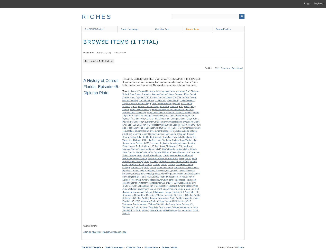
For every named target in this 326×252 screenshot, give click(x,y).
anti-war (166, 91)
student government (139, 189)
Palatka (171, 164)
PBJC (146, 167)
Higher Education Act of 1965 (152, 128)
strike (194, 186)
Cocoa (193, 97)
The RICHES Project (94, 29)
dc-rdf (91, 232)
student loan (184, 189)
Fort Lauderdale (182, 116)
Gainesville (139, 119)
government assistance (171, 122)
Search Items (120, 52)
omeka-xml (116, 232)
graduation (188, 122)
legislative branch (168, 143)
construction (160, 100)
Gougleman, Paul (151, 122)
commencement (146, 100)
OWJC (164, 164)
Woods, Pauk (156, 210)
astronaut (180, 91)
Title (217, 68)
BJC (188, 91)
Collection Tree (162, 29)
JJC (130, 134)
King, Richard (134, 140)
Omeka (240, 247)
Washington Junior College (135, 207)
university (169, 195)
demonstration (164, 103)
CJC (175, 97)
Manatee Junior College (133, 149)
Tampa (168, 192)
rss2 (124, 232)
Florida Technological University (148, 116)
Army (172, 91)
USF (132, 201)
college (134, 100)
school (172, 180)
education (164, 106)
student (125, 189)
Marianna (150, 149)
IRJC (171, 131)
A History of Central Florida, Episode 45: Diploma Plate (101, 86)
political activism (187, 171)
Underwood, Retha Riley (133, 195)
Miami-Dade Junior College (148, 152)
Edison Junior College (148, 106)
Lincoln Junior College (139, 146)
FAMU (186, 106)
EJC (181, 106)
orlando (156, 164)
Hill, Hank (171, 128)
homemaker (187, 128)
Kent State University (152, 137)
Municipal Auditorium (152, 155)
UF (197, 192)
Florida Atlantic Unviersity (134, 112)
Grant (196, 122)
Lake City (151, 140)
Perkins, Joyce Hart (156, 171)
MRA (139, 155)
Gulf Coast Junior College (144, 125)
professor (126, 174)
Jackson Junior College (186, 131)
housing (138, 131)
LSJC (180, 146)
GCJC (148, 119)
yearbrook (187, 210)
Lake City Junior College (168, 140)
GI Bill (154, 119)
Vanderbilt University (175, 201)
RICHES (97, 16)
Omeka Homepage (129, 29)
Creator (224, 68)
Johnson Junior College (144, 134)
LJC (152, 146)
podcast (174, 171)
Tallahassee (158, 192)
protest (135, 174)
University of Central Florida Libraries (139, 198)
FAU (192, 106)
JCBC (125, 134)
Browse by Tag (104, 52)
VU (191, 204)
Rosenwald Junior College (143, 180)
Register (319, 3)
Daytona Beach (187, 100)
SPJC (125, 186)
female (125, 109)
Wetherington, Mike (189, 207)
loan (157, 146)
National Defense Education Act (163, 158)
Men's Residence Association (175, 149)
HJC (179, 128)
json (108, 232)
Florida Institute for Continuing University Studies (169, 112)
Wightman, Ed (128, 210)
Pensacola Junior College (134, 171)
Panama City (137, 167)
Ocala (146, 161)
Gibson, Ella (184, 119)
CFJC (146, 97)
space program (188, 183)
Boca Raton (135, 94)
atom (85, 232)
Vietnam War (154, 204)
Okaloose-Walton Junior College (174, 161)
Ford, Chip (169, 116)
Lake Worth (185, 140)
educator (174, 106)
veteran (143, 204)
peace (153, 167)
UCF (193, 192)
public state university (183, 174)
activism (157, 91)
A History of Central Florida (140, 91)
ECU (135, 106)
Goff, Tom (138, 122)
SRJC (131, 186)
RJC (157, 177)
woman (145, 210)
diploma (176, 103)
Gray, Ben (126, 125)
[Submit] (241, 16)
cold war (126, 100)
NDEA (181, 158)
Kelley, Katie (135, 137)
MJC (189, 152)
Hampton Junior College (168, 125)
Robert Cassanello (169, 177)
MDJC (158, 149)
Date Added (237, 68)
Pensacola (193, 167)
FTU (131, 119)
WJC (138, 210)
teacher (176, 192)
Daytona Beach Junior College (136, 103)
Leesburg (154, 143)
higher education (130, 128)
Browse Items (192, 29)
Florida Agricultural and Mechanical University (173, 109)
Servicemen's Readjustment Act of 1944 (154, 183)
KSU (144, 140)
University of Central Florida (187, 195)
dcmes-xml (100, 232)
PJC (168, 171)
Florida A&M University (140, 109)
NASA (166, 155)
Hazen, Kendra (188, 125)
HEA (198, 125)
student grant (156, 189)
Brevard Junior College (163, 94)
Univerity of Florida (155, 195)
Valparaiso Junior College (153, 201)
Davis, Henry (173, 100)
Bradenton (146, 94)
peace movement (165, 167)
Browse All (88, 52)
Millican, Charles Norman (174, 152)
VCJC (188, 201)
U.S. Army (184, 192)
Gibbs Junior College (168, 119)
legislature (182, 143)
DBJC (154, 103)
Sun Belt (195, 189)
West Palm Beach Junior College (164, 207)
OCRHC (154, 161)
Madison (188, 146)
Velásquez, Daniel (130, 204)
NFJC (188, 158)
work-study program (172, 210)
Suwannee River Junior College (137, 192)
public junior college (162, 174)
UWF (137, 201)
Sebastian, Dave (183, 180)
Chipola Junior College (161, 97)
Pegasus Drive (180, 167)
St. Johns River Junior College (149, 186)
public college (145, 174)
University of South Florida (170, 198)
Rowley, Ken (162, 180)
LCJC (146, 143)
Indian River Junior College (155, 131)
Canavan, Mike (182, 94)
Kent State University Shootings (177, 137)
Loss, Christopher (168, 146)
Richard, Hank (139, 177)
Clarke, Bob (183, 97)
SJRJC (177, 183)
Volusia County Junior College (175, 204)
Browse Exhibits (223, 29)
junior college (163, 134)
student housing (170, 189)
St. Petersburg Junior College (177, 186)
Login (307, 3)
